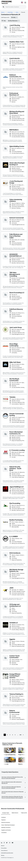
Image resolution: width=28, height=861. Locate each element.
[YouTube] (12, 842)
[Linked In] (1, 842)
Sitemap (2, 855)
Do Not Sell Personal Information (7, 852)
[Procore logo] (7, 1)
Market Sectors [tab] (15, 812)
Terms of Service (4, 850)
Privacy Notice (4, 848)
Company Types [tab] (5, 812)
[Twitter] (6, 842)
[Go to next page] (23, 735)
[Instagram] (9, 842)
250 (20, 734)
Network (5, 3)
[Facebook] (4, 842)
